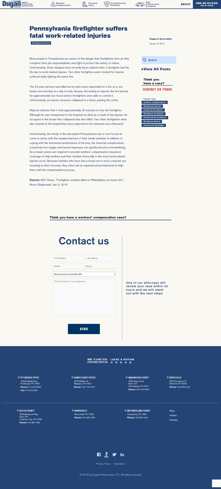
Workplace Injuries (41, 43)
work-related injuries (54, 72)
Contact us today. (158, 89)
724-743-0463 (142, 389)
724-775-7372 (88, 387)
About (186, 4)
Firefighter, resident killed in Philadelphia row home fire (89, 180)
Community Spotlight (153, 125)
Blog (172, 411)
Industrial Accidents (153, 110)
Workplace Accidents (153, 114)
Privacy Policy (103, 464)
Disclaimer (119, 464)
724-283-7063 (33, 422)
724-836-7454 (141, 417)
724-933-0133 (183, 387)
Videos (173, 415)
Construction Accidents (154, 117)
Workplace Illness (151, 121)
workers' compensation (154, 102)
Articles (174, 420)
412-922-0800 (34, 387)
